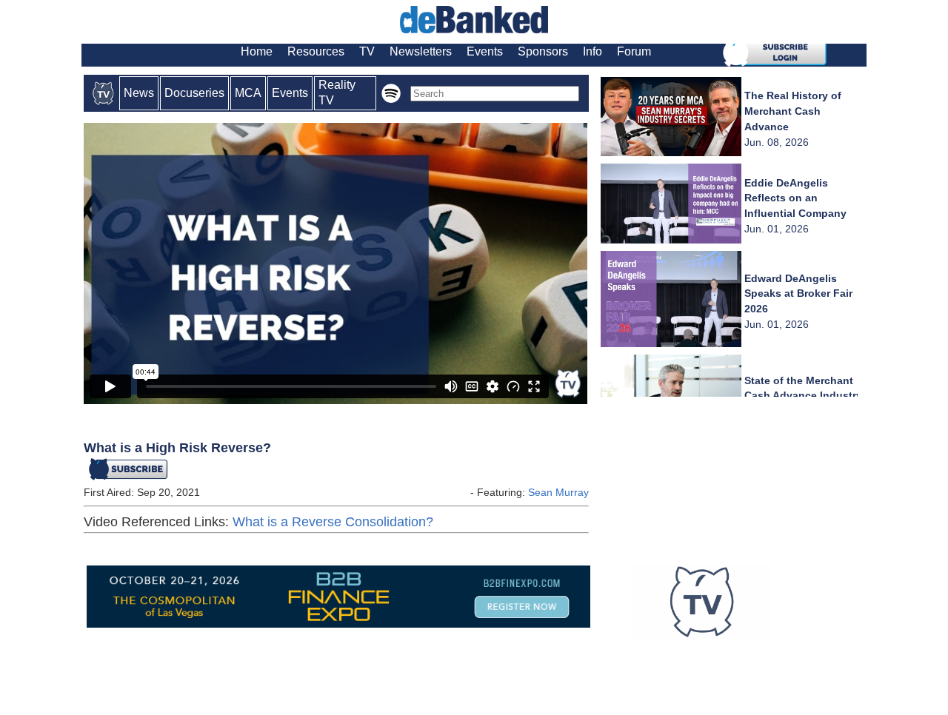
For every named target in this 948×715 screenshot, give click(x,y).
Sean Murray (558, 492)
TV (367, 51)
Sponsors (543, 51)
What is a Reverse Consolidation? (333, 521)
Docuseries (194, 93)
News (139, 93)
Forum (634, 51)
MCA (248, 93)
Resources (315, 51)
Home (257, 51)
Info (592, 51)
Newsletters (421, 51)
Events (485, 51)
